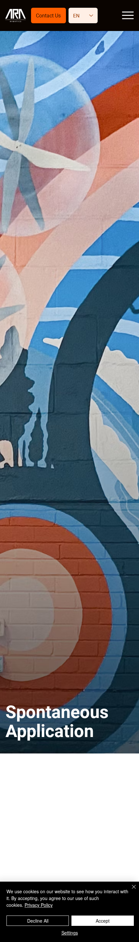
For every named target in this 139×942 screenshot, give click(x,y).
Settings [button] (69, 932)
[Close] (130, 890)
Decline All (37, 920)
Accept (103, 920)
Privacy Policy (39, 905)
